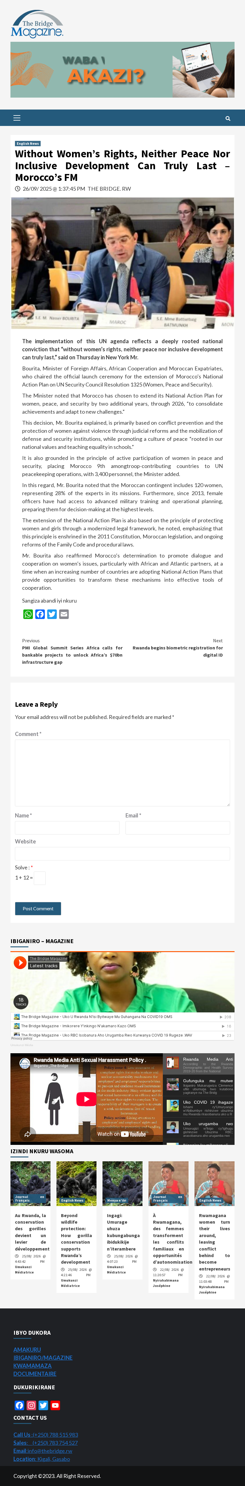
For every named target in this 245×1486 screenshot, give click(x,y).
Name (23, 815)
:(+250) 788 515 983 (45, 1434)
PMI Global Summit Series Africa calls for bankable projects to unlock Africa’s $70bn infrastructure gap (72, 651)
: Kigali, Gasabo (41, 1459)
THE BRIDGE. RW (109, 188)
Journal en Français (29, 1198)
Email (133, 815)
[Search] (228, 118)
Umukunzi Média (21, 1045)
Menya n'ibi (116, 1200)
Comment (28, 734)
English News (28, 143)
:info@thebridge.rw (42, 1450)
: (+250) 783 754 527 (45, 1442)
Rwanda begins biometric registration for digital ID (178, 647)
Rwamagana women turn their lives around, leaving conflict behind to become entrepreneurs (214, 1242)
